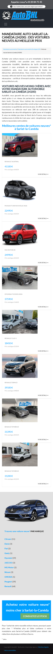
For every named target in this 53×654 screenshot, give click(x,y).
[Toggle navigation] (5, 24)
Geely (8, 553)
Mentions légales (43, 647)
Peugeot (10, 581)
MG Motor (11, 567)
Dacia (8, 544)
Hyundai (10, 558)
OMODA (10, 577)
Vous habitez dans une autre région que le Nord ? (28, 6)
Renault (10, 586)
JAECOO (10, 563)
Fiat (8, 548)
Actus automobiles (10, 650)
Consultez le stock (35, 616)
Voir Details (42, 174)
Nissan (9, 572)
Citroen (10, 539)
